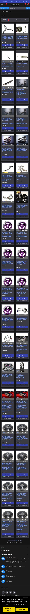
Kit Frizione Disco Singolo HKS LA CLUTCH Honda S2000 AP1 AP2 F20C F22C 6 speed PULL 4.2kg (7, 437)
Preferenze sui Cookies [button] (8, 609)
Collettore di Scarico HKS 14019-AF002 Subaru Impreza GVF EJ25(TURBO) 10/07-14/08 (7, 121)
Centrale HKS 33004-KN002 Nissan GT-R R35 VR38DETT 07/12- (22, 65)
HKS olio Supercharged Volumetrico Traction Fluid (20, 376)
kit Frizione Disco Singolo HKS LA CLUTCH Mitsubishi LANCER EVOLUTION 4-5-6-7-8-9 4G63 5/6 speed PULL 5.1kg (7, 466)
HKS (4, 34)
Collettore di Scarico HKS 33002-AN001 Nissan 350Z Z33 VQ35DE (21, 177)
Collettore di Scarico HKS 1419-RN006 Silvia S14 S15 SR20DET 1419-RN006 (21, 148)
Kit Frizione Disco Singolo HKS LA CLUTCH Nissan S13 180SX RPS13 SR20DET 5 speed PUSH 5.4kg (7, 496)
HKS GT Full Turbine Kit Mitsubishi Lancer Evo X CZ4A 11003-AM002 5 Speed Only (21, 348)
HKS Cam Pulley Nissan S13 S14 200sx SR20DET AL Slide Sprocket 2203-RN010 (7, 261)
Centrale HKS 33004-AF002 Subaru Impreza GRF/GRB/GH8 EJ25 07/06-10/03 (22, 38)
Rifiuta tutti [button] (25, 597)
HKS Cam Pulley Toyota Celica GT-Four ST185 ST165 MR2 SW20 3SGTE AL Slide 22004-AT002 (7, 320)
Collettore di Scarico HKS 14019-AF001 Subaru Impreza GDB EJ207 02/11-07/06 (21, 92)
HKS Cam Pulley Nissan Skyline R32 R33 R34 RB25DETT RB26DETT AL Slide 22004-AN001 (21, 262)
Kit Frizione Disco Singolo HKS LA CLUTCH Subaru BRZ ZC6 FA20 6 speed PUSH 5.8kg (7, 524)
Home (2, 11)
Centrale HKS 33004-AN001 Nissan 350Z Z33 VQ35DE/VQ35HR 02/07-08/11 (7, 38)
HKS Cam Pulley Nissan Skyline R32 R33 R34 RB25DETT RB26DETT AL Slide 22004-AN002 (7, 291)
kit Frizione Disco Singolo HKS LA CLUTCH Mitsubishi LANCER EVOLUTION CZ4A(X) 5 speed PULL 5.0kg (21, 466)
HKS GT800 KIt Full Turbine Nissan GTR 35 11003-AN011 (7, 375)
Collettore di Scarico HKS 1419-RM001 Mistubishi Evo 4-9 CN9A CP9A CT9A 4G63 (7, 149)
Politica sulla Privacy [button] (21, 605)
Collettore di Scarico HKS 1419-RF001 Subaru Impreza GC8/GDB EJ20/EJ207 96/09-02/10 (21, 121)
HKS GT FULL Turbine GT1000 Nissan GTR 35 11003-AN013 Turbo (21, 318)
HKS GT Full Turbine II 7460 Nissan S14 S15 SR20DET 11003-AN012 (7, 347)
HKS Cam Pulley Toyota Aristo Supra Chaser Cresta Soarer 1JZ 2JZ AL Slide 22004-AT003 (22, 291)
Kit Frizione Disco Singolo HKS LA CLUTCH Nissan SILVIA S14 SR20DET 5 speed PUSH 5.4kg (21, 496)
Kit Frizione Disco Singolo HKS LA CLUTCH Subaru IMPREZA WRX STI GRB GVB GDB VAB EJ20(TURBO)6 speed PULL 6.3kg (21, 525)
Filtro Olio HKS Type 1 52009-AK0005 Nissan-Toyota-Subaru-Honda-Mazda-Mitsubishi (22, 207)
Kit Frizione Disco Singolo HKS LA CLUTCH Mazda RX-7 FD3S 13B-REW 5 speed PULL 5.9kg (22, 437)
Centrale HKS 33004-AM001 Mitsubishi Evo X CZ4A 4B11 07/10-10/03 (7, 65)
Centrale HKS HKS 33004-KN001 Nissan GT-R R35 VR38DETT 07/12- (8, 91)
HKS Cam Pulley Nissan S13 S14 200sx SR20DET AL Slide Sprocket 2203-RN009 (21, 234)
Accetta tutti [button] (22, 609)
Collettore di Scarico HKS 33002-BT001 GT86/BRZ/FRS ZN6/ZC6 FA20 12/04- (7, 206)
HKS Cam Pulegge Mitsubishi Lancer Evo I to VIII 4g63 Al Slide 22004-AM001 (7, 234)
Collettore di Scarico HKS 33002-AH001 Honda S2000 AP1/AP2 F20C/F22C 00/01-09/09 (7, 178)
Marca (7, 11)
